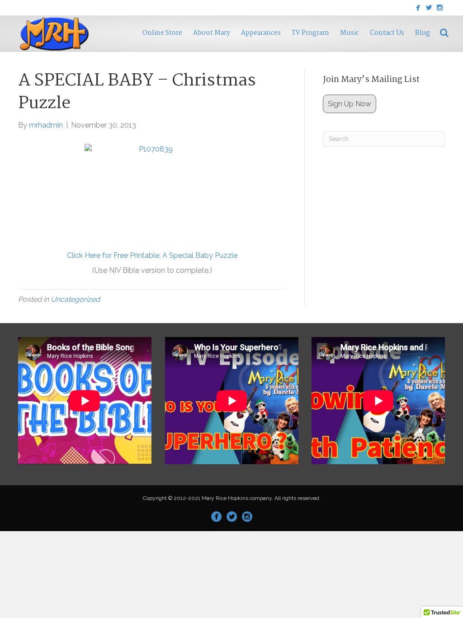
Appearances (261, 33)
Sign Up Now (349, 104)
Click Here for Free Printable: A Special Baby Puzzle (152, 255)
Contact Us (387, 33)
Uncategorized (75, 299)
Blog (422, 33)
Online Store (162, 33)
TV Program (310, 33)
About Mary (211, 33)
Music (349, 33)
